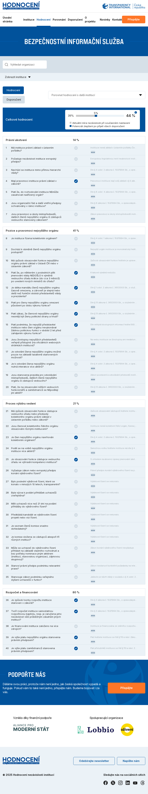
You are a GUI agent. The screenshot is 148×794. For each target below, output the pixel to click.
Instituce (28, 19)
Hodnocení (44, 19)
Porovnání (59, 19)
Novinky (105, 19)
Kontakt (117, 19)
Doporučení (75, 19)
